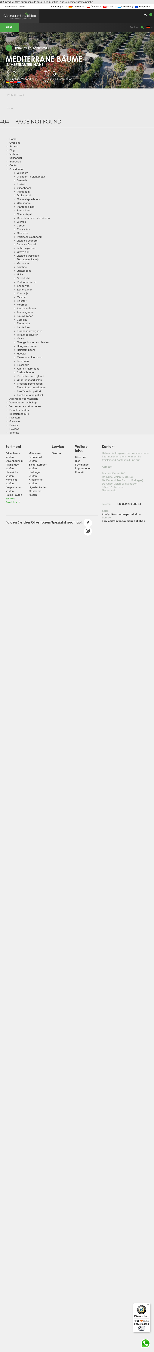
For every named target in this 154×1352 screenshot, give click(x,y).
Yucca (20, 338)
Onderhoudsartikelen (29, 379)
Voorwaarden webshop (23, 402)
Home (13, 138)
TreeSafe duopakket (29, 391)
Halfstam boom (26, 349)
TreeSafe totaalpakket (30, 394)
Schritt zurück (16, 95)
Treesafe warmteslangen (31, 387)
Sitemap (14, 432)
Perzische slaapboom (29, 236)
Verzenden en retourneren (25, 406)
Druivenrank (24, 195)
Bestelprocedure (19, 413)
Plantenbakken (26, 206)
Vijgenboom (24, 187)
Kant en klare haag (28, 368)
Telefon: (106, 503)
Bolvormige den (26, 248)
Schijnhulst (23, 278)
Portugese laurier (27, 282)
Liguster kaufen (38, 487)
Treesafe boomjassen (30, 383)
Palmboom (23, 191)
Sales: (105, 510)
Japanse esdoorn (27, 240)
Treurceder (23, 323)
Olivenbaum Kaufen (14, 6)
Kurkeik (21, 184)
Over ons (14, 142)
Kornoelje (22, 293)
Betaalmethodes (19, 410)
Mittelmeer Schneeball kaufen (35, 457)
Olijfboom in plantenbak (31, 176)
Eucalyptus (23, 229)
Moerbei (22, 304)
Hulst (20, 274)
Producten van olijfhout (30, 376)
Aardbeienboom (26, 308)
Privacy (13, 425)
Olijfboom (22, 172)
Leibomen (23, 361)
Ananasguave (25, 312)
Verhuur (14, 153)
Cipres (21, 225)
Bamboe (22, 266)
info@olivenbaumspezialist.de (121, 514)
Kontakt (79, 472)
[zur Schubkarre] (77, 10)
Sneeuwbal (23, 285)
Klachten (14, 417)
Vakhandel (15, 157)
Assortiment (16, 169)
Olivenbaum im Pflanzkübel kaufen (14, 464)
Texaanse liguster (27, 334)
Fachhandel (82, 464)
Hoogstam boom (27, 346)
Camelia (22, 319)
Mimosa (21, 297)
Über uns (80, 457)
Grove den (23, 251)
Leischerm (23, 364)
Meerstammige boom (29, 357)
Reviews (14, 428)
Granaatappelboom (28, 199)
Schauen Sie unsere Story (32, 48)
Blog (12, 150)
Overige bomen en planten (33, 342)
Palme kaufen (14, 494)
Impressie (15, 161)
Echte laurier (24, 289)
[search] (142, 27)
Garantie (14, 421)
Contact (14, 165)
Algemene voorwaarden (23, 398)
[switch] (141, 1328)
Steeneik (22, 180)
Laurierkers (23, 327)
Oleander (22, 233)
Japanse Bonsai (26, 244)
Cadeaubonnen (26, 372)
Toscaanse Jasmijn (28, 259)
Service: (107, 517)
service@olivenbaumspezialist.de (123, 520)
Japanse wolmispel (28, 255)
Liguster (21, 300)
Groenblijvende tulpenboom (33, 217)
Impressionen (83, 468)
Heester (21, 353)
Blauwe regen (25, 315)
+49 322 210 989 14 (129, 503)
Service (13, 146)
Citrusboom (24, 202)
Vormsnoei (23, 263)
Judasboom (24, 270)
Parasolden (23, 210)
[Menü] (148, 1305)
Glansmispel (24, 214)
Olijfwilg (21, 221)
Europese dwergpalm (29, 330)
